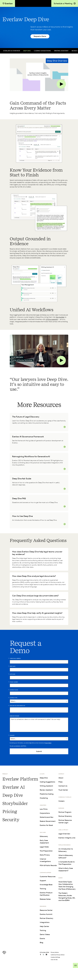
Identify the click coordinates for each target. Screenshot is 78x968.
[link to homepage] (4, 953)
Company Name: (14, 690)
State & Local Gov (46, 817)
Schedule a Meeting (63, 3)
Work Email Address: (15, 658)
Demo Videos (45, 934)
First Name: (13, 666)
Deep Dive (27, 51)
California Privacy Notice (57, 954)
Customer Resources (47, 876)
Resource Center (46, 910)
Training (43, 889)
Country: (12, 735)
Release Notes (45, 899)
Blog (41, 942)
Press (60, 782)
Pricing (9, 811)
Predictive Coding (46, 794)
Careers (61, 801)
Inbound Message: (14, 716)
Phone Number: (14, 682)
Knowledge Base (46, 885)
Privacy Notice (48, 743)
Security (10, 819)
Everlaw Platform (20, 779)
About (60, 778)
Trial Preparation (46, 851)
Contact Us (62, 786)
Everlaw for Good (46, 825)
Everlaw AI (13, 787)
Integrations (44, 922)
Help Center (44, 926)
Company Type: (13, 697)
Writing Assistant (61, 51)
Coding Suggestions (42, 51)
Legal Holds (44, 847)
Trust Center (63, 790)
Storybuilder (60, 317)
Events (42, 938)
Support (43, 881)
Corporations (45, 813)
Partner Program (64, 812)
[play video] (39, 74)
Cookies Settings (55, 957)
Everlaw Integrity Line (66, 838)
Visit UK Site (54, 959)
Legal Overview (64, 834)
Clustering (44, 798)
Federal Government (47, 821)
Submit (39, 751)
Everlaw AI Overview (11, 51)
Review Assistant (46, 790)
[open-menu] (75, 965)
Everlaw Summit (46, 914)
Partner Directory (46, 918)
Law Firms (43, 809)
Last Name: (12, 674)
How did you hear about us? (17, 705)
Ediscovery (44, 836)
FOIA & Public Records (48, 865)
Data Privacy (45, 855)
